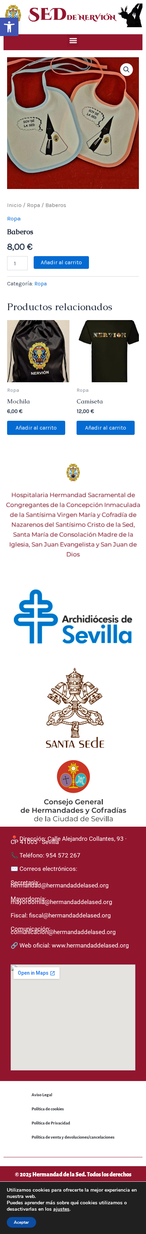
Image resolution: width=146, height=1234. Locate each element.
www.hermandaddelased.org (90, 945)
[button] (9, 27)
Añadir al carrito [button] (36, 427)
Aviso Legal (42, 1095)
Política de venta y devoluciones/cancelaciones (73, 1137)
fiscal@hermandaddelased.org (70, 915)
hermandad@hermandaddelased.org (60, 885)
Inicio (14, 205)
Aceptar (21, 1222)
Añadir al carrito (61, 262)
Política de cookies (48, 1109)
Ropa (33, 205)
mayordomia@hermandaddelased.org (61, 901)
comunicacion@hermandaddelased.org (63, 931)
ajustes (61, 1209)
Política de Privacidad (51, 1123)
